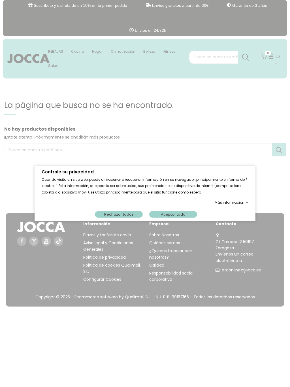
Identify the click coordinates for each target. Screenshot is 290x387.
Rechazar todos (119, 214)
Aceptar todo (173, 214)
